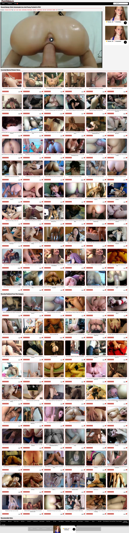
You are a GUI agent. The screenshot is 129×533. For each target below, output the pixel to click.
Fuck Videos (80, 521)
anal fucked (49, 9)
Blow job (10, 521)
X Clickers (87, 521)
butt (57, 9)
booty (20, 9)
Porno (93, 521)
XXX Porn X (35, 521)
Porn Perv (48, 521)
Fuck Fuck (68, 521)
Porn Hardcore (106, 521)
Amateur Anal (8, 9)
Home (3, 3)
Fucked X (29, 521)
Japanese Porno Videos (125, 522)
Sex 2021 (99, 521)
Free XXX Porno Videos (3, 525)
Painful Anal (74, 521)
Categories (10, 3)
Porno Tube (16, 521)
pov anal (44, 9)
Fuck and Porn (112, 521)
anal (17, 9)
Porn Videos (3, 521)
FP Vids (54, 521)
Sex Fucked (42, 521)
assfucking (24, 9)
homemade (29, 9)
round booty (39, 9)
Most (15, 3)
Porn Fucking (119, 521)
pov (15, 9)
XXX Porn (22, 521)
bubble (53, 9)
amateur (34, 9)
